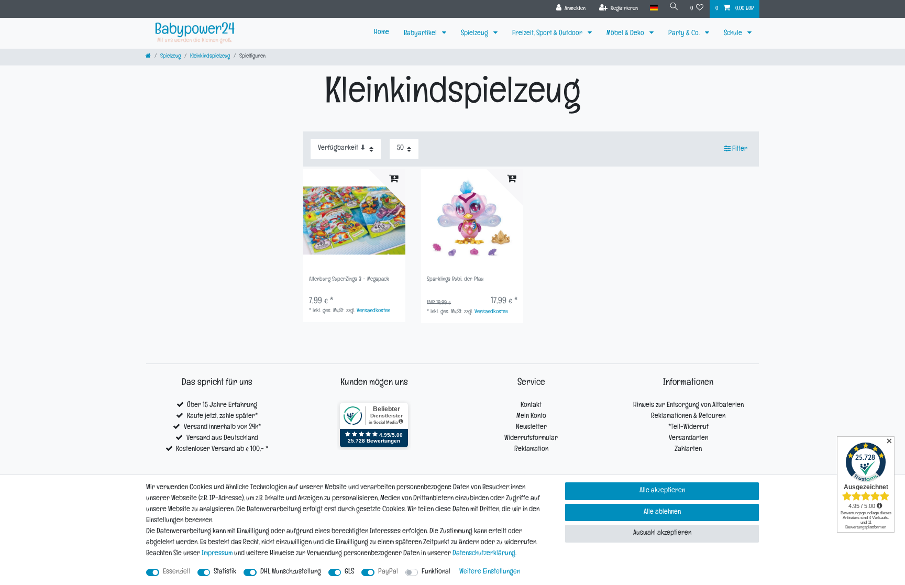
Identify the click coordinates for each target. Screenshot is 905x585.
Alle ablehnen (662, 512)
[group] (354, 220)
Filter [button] (739, 149)
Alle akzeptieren (662, 491)
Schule (734, 33)
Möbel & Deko (626, 33)
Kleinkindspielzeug (210, 57)
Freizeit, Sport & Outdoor (548, 33)
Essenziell (176, 572)
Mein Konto (531, 416)
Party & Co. (684, 33)
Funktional (436, 572)
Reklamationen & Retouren (688, 416)
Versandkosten (373, 311)
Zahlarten (688, 449)
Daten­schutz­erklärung (483, 553)
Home (381, 32)
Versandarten (688, 438)
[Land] (653, 8)
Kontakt (531, 405)
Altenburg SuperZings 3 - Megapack (349, 280)
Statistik (225, 572)
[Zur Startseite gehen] (148, 57)
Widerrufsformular (531, 438)
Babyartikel (421, 33)
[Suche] (674, 8)
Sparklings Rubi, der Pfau (455, 280)
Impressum (217, 553)
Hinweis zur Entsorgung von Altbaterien (688, 405)
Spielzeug (475, 33)
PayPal (388, 572)
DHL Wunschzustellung (290, 572)
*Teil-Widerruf (688, 427)
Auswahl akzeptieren (662, 533)
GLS (349, 572)
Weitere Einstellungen (489, 572)
